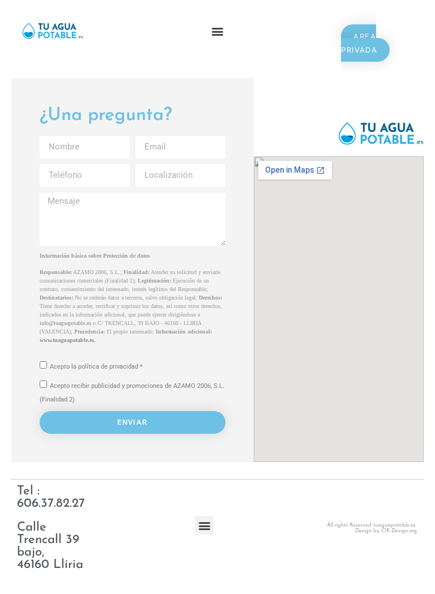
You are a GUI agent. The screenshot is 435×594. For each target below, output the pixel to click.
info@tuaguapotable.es (65, 323)
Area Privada (359, 43)
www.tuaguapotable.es (67, 340)
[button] (217, 31)
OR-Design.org (399, 531)
